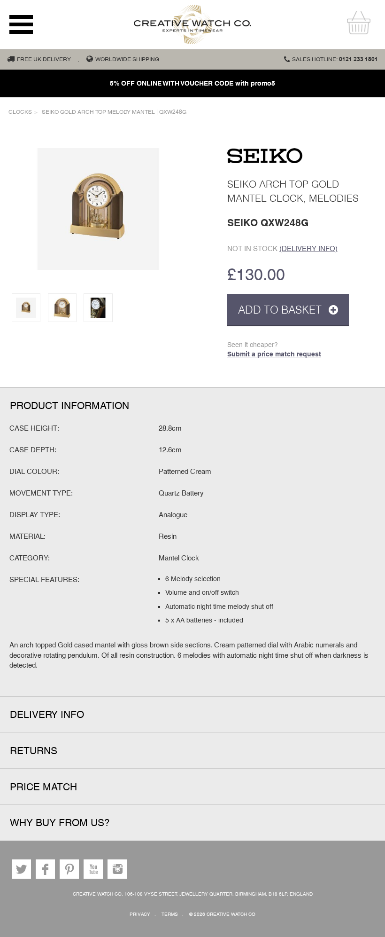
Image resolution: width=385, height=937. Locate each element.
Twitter (21, 869)
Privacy (140, 914)
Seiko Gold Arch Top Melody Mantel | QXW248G (114, 112)
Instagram (117, 869)
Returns (33, 751)
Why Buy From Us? (60, 822)
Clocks (20, 112)
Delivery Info (47, 714)
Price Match (43, 787)
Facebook (45, 869)
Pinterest (69, 869)
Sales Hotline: (335, 59)
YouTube (93, 869)
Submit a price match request (274, 354)
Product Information (69, 405)
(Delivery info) (308, 248)
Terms (170, 914)
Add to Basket (281, 309)
